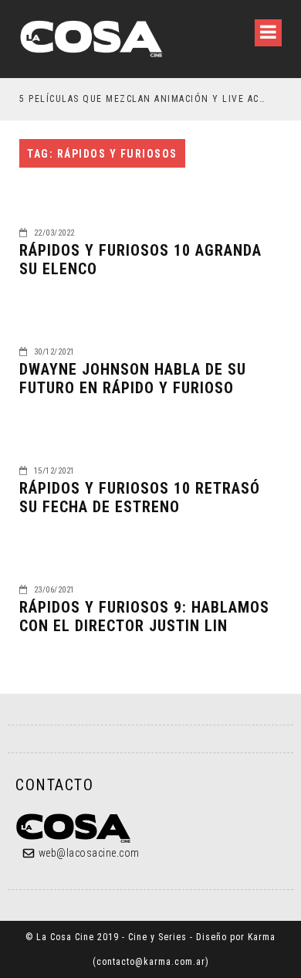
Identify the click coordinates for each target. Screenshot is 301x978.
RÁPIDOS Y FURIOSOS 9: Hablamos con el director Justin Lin (144, 616)
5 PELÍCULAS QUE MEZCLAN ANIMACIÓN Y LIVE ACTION (144, 98)
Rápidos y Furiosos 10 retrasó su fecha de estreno (139, 497)
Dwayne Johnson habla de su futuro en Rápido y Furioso (132, 378)
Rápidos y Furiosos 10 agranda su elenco (140, 259)
